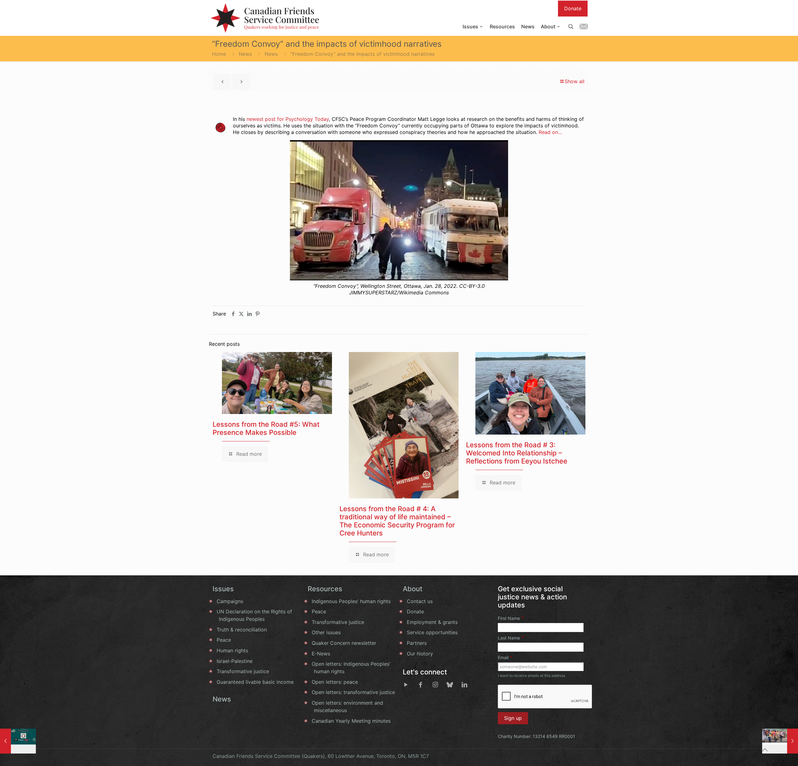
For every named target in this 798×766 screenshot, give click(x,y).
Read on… (550, 132)
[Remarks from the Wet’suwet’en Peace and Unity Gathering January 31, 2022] (18, 741)
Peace (224, 640)
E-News (321, 653)
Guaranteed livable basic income (255, 682)
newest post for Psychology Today (288, 119)
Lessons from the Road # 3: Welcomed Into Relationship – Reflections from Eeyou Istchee (516, 453)
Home (219, 54)
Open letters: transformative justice (353, 692)
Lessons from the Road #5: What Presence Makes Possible (266, 428)
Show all (574, 81)
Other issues (326, 632)
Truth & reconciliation (242, 629)
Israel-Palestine (234, 661)
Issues (223, 589)
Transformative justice (243, 671)
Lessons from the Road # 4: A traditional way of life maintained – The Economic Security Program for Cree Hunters (397, 521)
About (412, 589)
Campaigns (230, 601)
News (245, 54)
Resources (325, 589)
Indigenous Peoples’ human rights (351, 601)
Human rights (232, 650)
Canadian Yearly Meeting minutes (351, 721)
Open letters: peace (335, 682)
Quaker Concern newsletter (344, 643)
